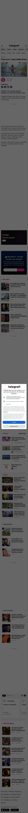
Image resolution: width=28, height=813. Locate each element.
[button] (14, 404)
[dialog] (14, 406)
